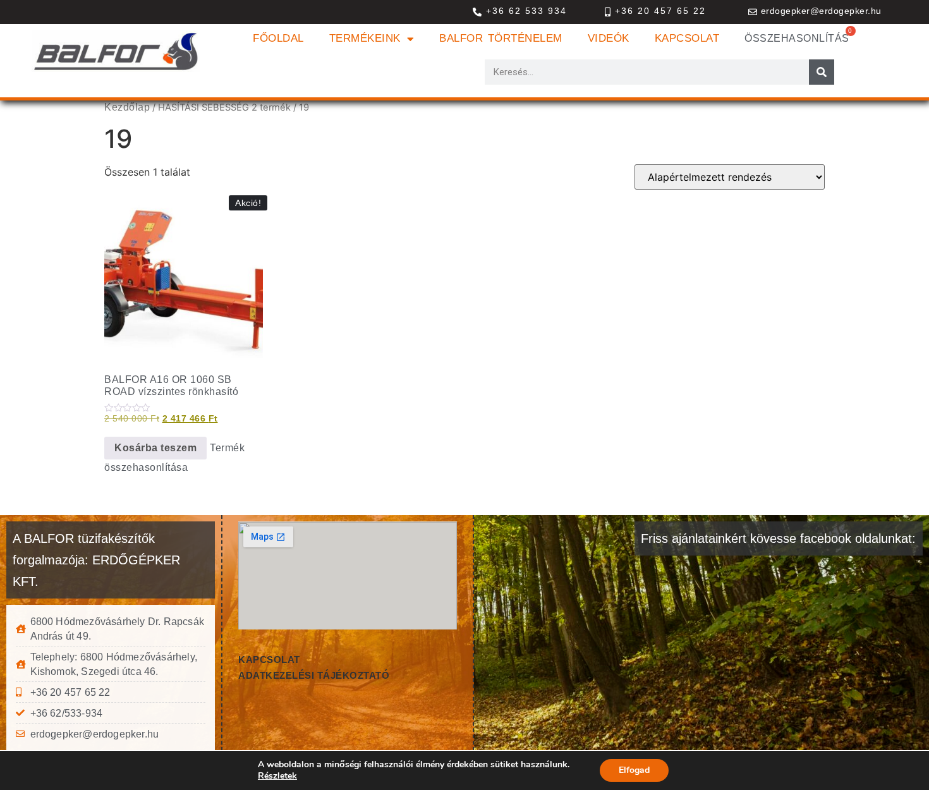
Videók (608, 38)
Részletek (277, 776)
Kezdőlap (127, 107)
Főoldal (278, 38)
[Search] (821, 72)
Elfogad (634, 770)
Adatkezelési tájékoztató (313, 675)
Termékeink (365, 38)
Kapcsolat (687, 38)
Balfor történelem (500, 38)
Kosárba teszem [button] (155, 447)
